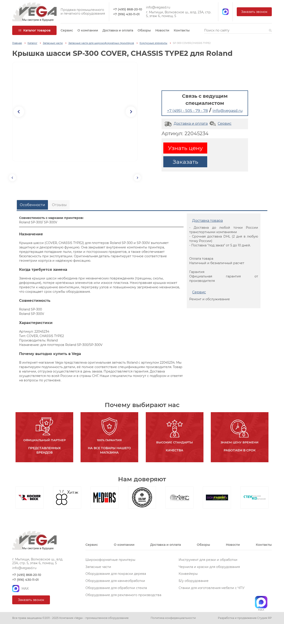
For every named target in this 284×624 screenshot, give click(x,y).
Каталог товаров (37, 30)
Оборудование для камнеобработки (115, 581)
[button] (270, 30)
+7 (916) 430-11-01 (126, 14)
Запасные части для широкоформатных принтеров (101, 43)
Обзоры (144, 30)
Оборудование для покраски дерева (115, 574)
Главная (17, 43)
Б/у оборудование (194, 581)
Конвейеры (188, 574)
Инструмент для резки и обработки (208, 560)
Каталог (32, 43)
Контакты (182, 30)
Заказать (185, 161)
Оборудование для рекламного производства (123, 595)
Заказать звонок (254, 12)
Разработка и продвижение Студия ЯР (245, 618)
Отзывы (59, 205)
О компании (87, 30)
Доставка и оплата (118, 30)
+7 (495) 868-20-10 (127, 9)
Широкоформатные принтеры (110, 560)
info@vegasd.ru (158, 7)
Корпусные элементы (153, 43)
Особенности (32, 205)
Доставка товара (207, 220)
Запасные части (53, 43)
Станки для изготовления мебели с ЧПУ (212, 588)
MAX (25, 589)
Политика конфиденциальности (173, 618)
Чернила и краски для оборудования (209, 567)
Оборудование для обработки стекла (116, 588)
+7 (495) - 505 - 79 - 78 (187, 110)
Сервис (67, 30)
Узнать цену (185, 148)
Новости (162, 30)
